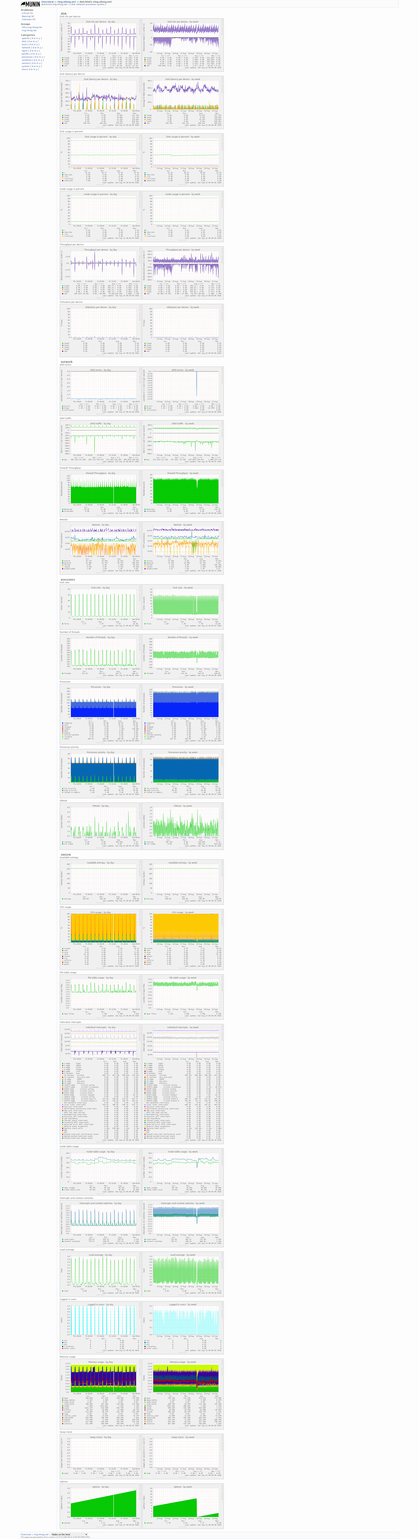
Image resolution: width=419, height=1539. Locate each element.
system (101, 4)
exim (24, 44)
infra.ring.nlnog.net (32, 27)
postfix (25, 54)
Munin (46, 1537)
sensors (26, 63)
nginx (25, 50)
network (81, 4)
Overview (48, 1)
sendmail (27, 60)
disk (73, 4)
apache (25, 38)
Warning (26, 16)
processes (91, 4)
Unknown (27, 19)
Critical (25, 13)
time (24, 69)
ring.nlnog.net (67, 1)
